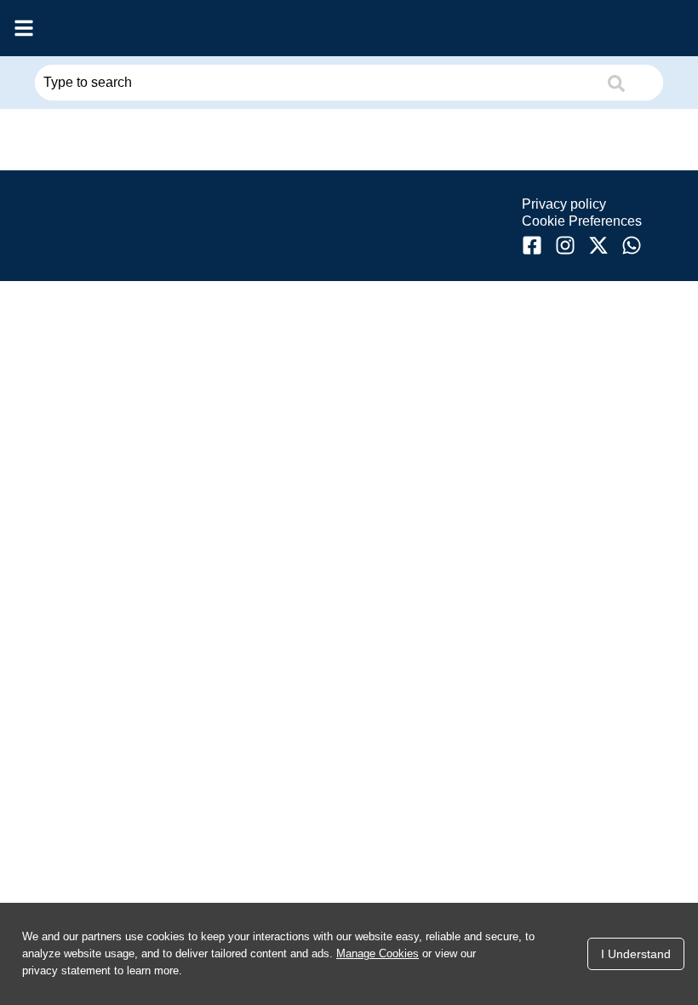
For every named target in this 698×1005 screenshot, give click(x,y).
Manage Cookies (377, 953)
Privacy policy (564, 204)
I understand (636, 954)
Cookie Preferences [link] (582, 221)
